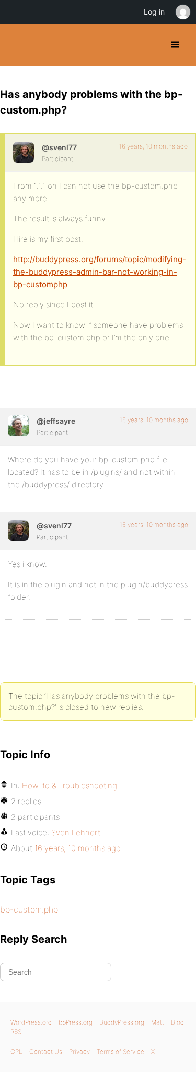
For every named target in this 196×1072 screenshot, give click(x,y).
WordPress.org (31, 1022)
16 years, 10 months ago (153, 146)
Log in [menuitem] (154, 11)
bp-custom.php (29, 909)
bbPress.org (76, 1022)
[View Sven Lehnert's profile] (23, 152)
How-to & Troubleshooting (69, 786)
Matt (157, 1022)
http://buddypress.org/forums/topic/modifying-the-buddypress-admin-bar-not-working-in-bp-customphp (99, 271)
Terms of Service (120, 1051)
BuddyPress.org (17, 45)
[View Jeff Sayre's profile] (18, 425)
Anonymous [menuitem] (182, 12)
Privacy (79, 1051)
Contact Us (45, 1051)
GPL (16, 1051)
